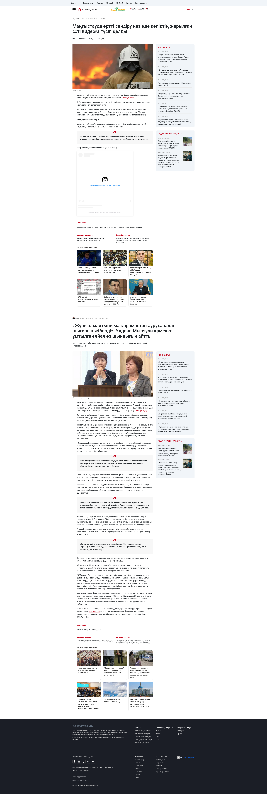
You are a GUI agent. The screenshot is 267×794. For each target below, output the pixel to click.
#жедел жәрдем (83, 630)
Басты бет (75, 3)
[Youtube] (93, 762)
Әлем (137, 778)
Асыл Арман (80, 318)
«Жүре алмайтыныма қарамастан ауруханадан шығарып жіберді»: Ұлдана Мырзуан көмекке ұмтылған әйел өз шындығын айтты (173, 58)
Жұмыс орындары (162, 772)
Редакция (159, 763)
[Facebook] (74, 761)
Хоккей (158, 734)
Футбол (158, 731)
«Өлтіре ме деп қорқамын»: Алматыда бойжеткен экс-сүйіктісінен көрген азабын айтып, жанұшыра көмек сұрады (175, 72)
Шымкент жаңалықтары (143, 737)
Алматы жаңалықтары (143, 734)
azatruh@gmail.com (79, 777)
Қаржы (100, 3)
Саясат (137, 763)
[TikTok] (84, 761)
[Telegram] (88, 762)
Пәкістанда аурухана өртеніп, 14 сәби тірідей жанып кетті (175, 84)
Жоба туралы (160, 760)
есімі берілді (94, 611)
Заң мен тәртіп (141, 3)
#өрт (96, 227)
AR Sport (119, 3)
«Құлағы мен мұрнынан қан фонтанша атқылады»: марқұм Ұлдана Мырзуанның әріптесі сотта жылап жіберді (174, 122)
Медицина (180, 731)
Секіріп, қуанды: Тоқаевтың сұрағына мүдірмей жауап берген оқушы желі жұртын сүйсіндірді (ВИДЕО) (172, 109)
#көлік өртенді (136, 227)
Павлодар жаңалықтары (143, 740)
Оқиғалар (102, 18)
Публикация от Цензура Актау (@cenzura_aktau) (105, 212)
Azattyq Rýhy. (128, 98)
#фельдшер (96, 630)
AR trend (109, 3)
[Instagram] (79, 762)
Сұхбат (137, 775)
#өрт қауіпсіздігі (106, 227)
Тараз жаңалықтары (142, 743)
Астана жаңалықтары (143, 731)
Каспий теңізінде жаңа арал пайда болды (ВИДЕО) (95, 641)
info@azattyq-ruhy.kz (79, 780)
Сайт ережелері (161, 769)
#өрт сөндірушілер (121, 227)
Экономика (139, 766)
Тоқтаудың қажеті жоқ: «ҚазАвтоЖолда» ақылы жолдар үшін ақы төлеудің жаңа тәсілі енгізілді (133, 642)
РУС (192, 10)
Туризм (179, 734)
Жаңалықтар (88, 3)
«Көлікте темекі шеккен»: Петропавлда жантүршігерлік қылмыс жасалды (90, 239)
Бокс (157, 737)
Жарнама (159, 766)
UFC (157, 740)
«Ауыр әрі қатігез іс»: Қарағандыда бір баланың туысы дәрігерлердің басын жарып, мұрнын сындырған (133, 241)
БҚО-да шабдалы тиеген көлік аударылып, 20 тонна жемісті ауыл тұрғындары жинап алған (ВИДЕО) (168, 144)
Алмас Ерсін (80, 19)
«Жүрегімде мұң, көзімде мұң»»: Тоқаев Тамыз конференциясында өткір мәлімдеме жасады (174, 96)
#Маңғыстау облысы (85, 227)
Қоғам (129, 3)
